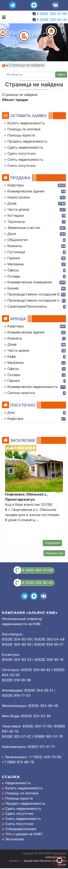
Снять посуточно (19, 824)
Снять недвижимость (23, 819)
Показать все (54, 553)
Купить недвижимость (24, 788)
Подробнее (52, 543)
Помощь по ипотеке (21, 793)
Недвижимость (18, 783)
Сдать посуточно (19, 813)
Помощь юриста (19, 798)
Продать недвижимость (25, 803)
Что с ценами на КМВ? (23, 834)
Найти (61, 74)
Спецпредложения (20, 829)
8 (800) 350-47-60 (52, 14)
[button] (58, 489)
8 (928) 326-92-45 (52, 20)
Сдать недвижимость (23, 809)
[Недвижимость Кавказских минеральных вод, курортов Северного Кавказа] (3, 65)
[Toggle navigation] (3, 17)
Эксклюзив (14, 839)
